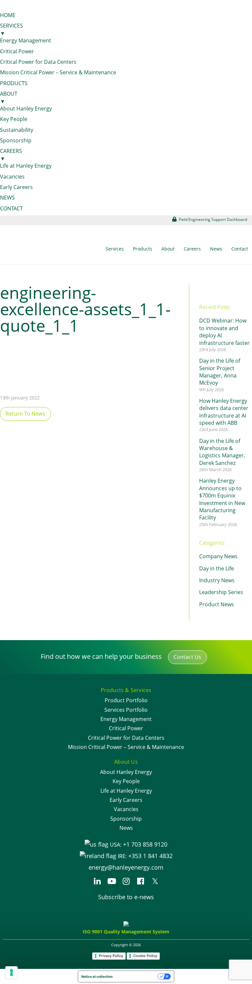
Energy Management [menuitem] (25, 40)
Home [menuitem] (7, 15)
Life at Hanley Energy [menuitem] (26, 165)
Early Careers (126, 800)
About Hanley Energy (126, 772)
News (126, 827)
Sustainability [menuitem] (16, 129)
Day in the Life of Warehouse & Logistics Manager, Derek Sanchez (222, 452)
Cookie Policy (145, 955)
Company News (218, 556)
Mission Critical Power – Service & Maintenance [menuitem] (58, 72)
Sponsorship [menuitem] (16, 140)
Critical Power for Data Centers (126, 737)
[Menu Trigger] (5, 7)
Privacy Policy (111, 955)
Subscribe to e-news (126, 897)
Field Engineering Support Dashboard (212, 219)
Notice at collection (97, 976)
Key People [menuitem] (13, 119)
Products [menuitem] (14, 83)
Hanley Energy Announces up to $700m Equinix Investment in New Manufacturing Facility (222, 499)
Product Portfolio (126, 700)
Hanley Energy (37, 250)
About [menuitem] (8, 97)
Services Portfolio (126, 709)
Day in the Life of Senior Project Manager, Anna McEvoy (219, 371)
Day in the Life (216, 568)
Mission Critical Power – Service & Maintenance (126, 747)
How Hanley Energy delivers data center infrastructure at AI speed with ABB (223, 411)
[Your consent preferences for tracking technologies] (11, 972)
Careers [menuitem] (11, 154)
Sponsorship (126, 818)
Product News (216, 604)
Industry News (217, 580)
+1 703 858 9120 (145, 844)
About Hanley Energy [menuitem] (26, 108)
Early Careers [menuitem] (16, 187)
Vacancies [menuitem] (12, 176)
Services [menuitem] (11, 29)
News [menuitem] (7, 197)
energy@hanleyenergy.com (126, 867)
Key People (126, 781)
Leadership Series (221, 592)
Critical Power (126, 728)
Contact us (187, 656)
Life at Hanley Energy (126, 790)
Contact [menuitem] (11, 208)
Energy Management (126, 719)
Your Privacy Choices (137, 976)
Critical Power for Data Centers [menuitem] (38, 61)
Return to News (25, 413)
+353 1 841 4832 (150, 856)
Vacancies (126, 809)
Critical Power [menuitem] (17, 51)
